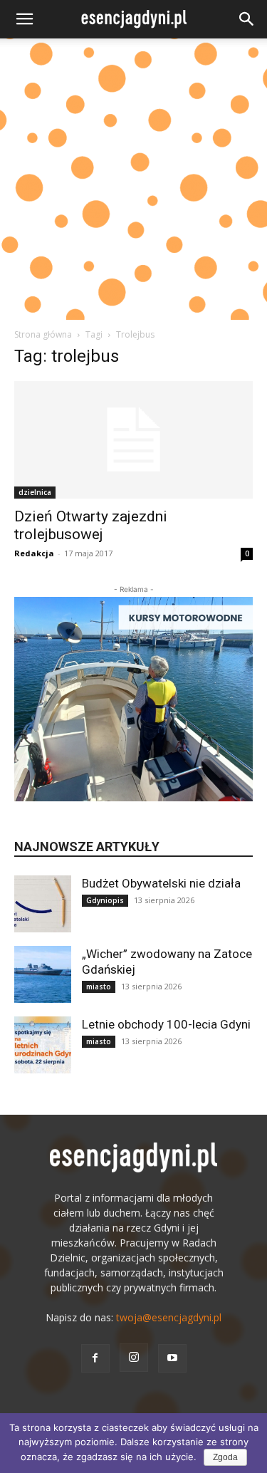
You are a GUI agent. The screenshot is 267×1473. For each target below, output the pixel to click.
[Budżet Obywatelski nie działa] (42, 903)
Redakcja (34, 553)
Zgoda (225, 1457)
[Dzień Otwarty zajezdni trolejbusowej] (133, 440)
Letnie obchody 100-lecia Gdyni (166, 1024)
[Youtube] (172, 1358)
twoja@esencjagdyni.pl (168, 1317)
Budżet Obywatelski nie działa (161, 883)
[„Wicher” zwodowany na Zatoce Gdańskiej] (42, 974)
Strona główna (43, 334)
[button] (24, 19)
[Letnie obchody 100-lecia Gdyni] (42, 1044)
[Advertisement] (133, 179)
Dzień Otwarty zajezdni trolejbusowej (90, 525)
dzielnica (35, 492)
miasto (98, 986)
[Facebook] (95, 1358)
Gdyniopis (105, 900)
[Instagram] (134, 1357)
